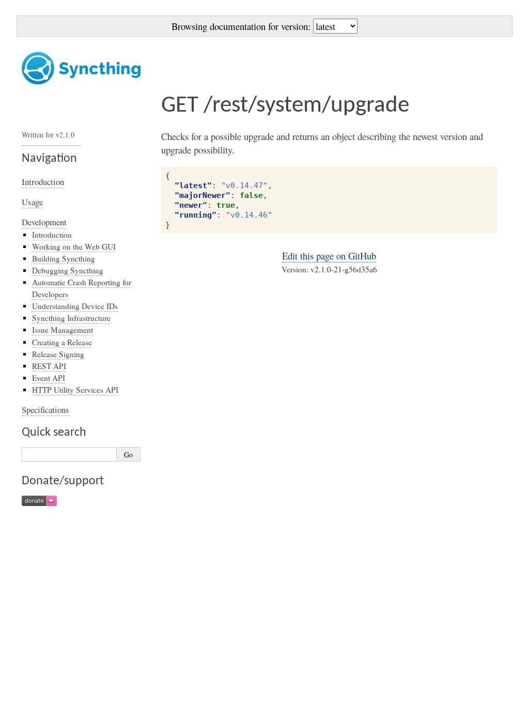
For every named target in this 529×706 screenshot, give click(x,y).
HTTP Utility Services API (75, 390)
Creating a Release (62, 342)
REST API (49, 366)
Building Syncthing (63, 258)
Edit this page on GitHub (329, 255)
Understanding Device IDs (75, 306)
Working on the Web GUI (74, 246)
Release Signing (58, 354)
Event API (48, 378)
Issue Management (62, 330)
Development (44, 222)
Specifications (45, 410)
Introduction (43, 182)
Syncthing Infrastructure (71, 318)
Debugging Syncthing (67, 270)
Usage (32, 202)
